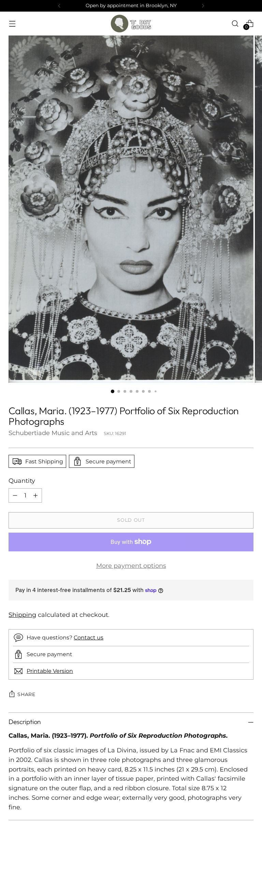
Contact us (88, 637)
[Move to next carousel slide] (247, 857)
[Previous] (59, 6)
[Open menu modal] (12, 23)
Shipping (22, 615)
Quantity (22, 481)
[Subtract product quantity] (15, 495)
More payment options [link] (131, 565)
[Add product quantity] (35, 495)
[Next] (202, 6)
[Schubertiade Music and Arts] (131, 23)
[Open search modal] (235, 23)
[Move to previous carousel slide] (232, 858)
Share (26, 694)
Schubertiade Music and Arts (53, 433)
